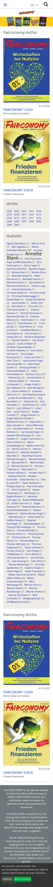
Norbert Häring (15, 472)
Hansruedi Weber (16, 370)
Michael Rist (18, 462)
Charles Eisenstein (22, 289)
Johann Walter (19, 391)
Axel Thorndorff (15, 268)
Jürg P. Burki (20, 411)
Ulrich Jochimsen (16, 557)
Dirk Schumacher (16, 309)
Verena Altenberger (19, 564)
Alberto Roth (38, 243)
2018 (16, 214)
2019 (9, 214)
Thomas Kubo (19, 537)
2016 (31, 214)
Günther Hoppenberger (20, 347)
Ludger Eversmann (31, 438)
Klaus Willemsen (35, 425)
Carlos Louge (39, 285)
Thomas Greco (15, 533)
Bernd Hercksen (15, 282)
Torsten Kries (14, 550)
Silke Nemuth (15, 516)
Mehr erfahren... (10, 883)
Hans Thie (12, 360)
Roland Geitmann (32, 506)
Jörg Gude (29, 401)
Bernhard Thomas (17, 285)
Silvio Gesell (34, 516)
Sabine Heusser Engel (32, 513)
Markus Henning (35, 445)
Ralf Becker (30, 493)
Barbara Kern (19, 272)
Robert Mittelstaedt (33, 499)
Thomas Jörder (36, 533)
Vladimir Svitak (33, 567)
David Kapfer (19, 302)
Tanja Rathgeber (32, 523)
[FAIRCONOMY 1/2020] (26, 70)
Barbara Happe (37, 268)
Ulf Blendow (13, 554)
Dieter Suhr (37, 302)
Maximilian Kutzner (32, 455)
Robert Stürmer (20, 503)
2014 (9, 218)
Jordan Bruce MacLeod (20, 398)
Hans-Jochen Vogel (33, 360)
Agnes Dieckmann (16, 243)
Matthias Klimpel (29, 452)
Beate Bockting (20, 275)
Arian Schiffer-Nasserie (19, 262)
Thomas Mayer (28, 540)
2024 (16, 211)
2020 (38, 211)
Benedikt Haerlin (32, 279)
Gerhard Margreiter (34, 336)
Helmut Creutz (34, 374)
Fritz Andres (13, 333)
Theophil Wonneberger (19, 527)
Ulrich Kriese (37, 557)
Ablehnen (7, 879)
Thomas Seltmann (17, 544)
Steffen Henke (14, 520)
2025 (9, 211)
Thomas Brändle (26, 530)
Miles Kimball (37, 462)
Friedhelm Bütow (29, 330)
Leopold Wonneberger (19, 435)
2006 (31, 221)
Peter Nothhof (30, 482)
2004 (9, 224)
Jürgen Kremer (29, 415)
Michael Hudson (37, 459)
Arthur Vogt (30, 265)
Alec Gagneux (19, 246)
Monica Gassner (21, 465)
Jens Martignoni (36, 387)
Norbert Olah (36, 472)
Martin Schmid (20, 449)
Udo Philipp (32, 550)
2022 (24, 211)
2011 (31, 218)
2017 (24, 214)
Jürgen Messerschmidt (19, 418)
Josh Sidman (24, 408)
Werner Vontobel (17, 595)
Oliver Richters (28, 479)
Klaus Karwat (14, 425)
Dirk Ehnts (17, 306)
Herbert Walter (16, 381)
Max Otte (12, 455)
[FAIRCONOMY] (26, 13)
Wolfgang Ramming (17, 601)
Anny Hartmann (33, 258)
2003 (16, 224)
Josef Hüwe (28, 404)
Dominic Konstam (30, 313)
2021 (31, 211)
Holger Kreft (31, 384)
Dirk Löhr (33, 306)
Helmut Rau (15, 377)
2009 (9, 221)
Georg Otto (13, 336)
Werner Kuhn (31, 584)
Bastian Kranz (39, 272)
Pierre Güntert (20, 489)
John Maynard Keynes (34, 394)
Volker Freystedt (34, 571)
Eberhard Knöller (16, 316)
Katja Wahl (36, 421)
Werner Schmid (34, 591)
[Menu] (5, 5)
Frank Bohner (25, 323)
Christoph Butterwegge (24, 296)
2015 (38, 214)
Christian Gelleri (15, 292)
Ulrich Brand (32, 554)
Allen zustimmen (23, 879)
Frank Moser (26, 326)
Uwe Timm (37, 561)
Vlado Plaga (13, 571)
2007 (24, 221)
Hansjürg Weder (28, 367)
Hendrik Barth (34, 377)
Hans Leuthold (33, 357)
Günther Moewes (16, 350)
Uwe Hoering (19, 561)
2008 (16, 221)
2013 (16, 218)
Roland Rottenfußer (17, 510)
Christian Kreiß (37, 292)
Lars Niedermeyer (31, 432)
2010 (38, 218)
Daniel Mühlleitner (35, 299)
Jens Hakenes (14, 387)
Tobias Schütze (32, 547)
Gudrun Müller (25, 343)
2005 (38, 221)
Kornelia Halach (21, 428)
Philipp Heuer (14, 486)
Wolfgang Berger (32, 598)
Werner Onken (15, 588)
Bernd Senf (35, 282)
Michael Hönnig (15, 459)
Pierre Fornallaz (35, 486)
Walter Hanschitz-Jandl (20, 574)
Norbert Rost (15, 476)
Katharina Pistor (16, 421)
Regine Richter (15, 496)
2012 (24, 218)
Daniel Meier (14, 299)
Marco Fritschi (14, 442)
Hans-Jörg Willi (15, 364)
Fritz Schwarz (32, 333)
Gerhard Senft (19, 340)
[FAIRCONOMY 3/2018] (26, 151)
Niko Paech (28, 469)
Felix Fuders (27, 319)
